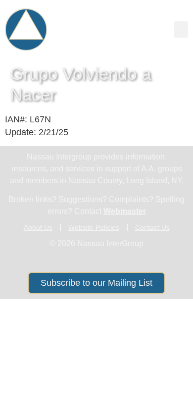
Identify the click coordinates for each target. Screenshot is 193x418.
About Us (38, 227)
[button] (181, 29)
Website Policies (93, 227)
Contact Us (152, 227)
